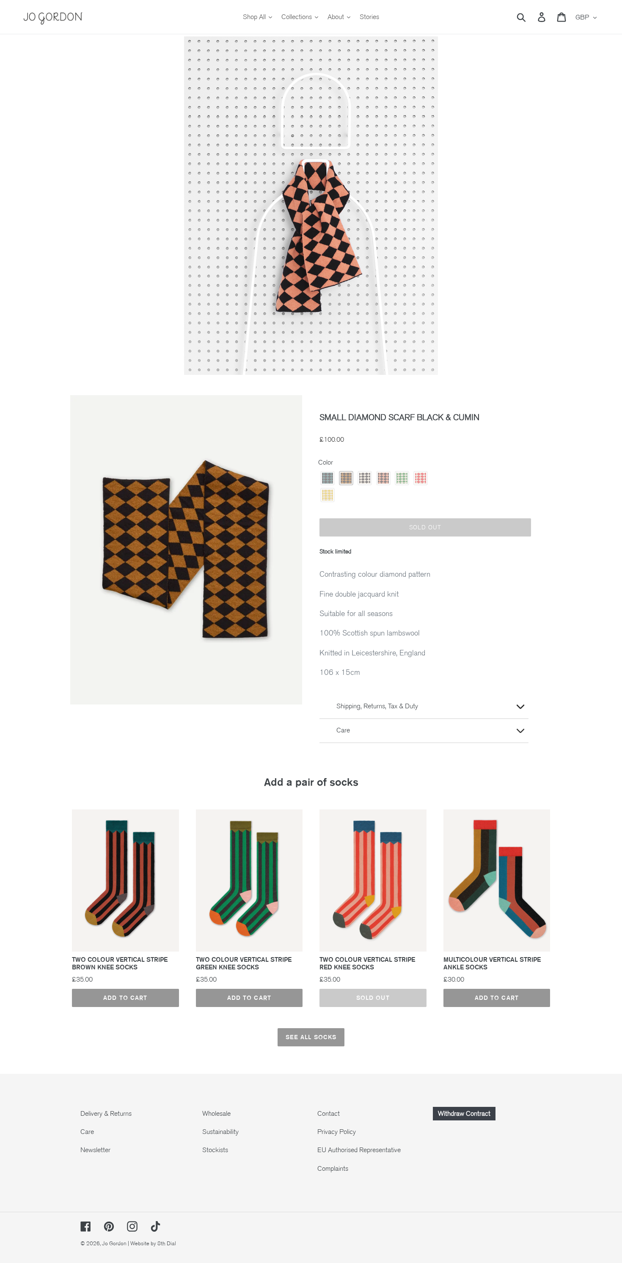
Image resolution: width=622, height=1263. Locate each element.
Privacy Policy (336, 1132)
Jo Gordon (114, 1243)
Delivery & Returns (106, 1113)
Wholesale (216, 1113)
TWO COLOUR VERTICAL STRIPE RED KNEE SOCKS (367, 963)
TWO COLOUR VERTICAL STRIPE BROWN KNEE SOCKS (120, 963)
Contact (328, 1113)
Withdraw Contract (464, 1113)
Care (87, 1132)
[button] (327, 478)
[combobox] (531, 17)
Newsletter (95, 1150)
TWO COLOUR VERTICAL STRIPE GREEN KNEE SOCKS (244, 963)
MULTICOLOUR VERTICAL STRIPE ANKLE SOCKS (492, 963)
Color (325, 462)
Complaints (332, 1168)
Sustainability (220, 1132)
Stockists (215, 1150)
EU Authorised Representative (359, 1150)
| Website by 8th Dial (152, 1243)
